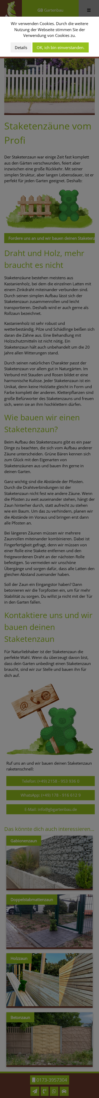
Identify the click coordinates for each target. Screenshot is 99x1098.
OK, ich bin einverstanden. (60, 47)
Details (21, 47)
